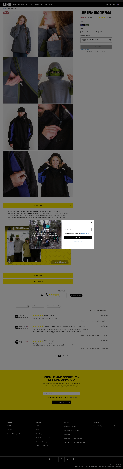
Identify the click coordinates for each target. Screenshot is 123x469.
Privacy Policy (85, 233)
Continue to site (77, 241)
